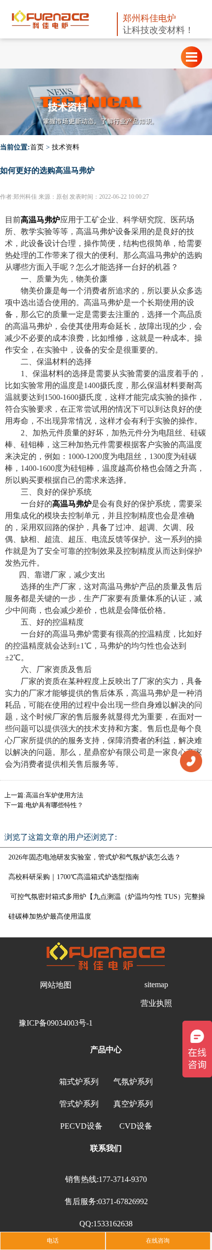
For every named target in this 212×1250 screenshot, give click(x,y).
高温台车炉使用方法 (54, 795)
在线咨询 (158, 1240)
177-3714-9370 (123, 1179)
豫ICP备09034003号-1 (56, 1023)
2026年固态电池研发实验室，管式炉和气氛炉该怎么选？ (94, 857)
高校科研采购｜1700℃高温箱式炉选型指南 (73, 877)
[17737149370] (191, 760)
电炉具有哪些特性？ (54, 805)
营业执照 (156, 1003)
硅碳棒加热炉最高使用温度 (49, 916)
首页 (37, 147)
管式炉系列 (79, 1104)
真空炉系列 (133, 1104)
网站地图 (55, 985)
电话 (53, 1240)
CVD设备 (135, 1126)
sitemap (156, 984)
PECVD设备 (81, 1126)
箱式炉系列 (79, 1081)
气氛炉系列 (133, 1081)
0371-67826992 (123, 1201)
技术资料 (65, 147)
